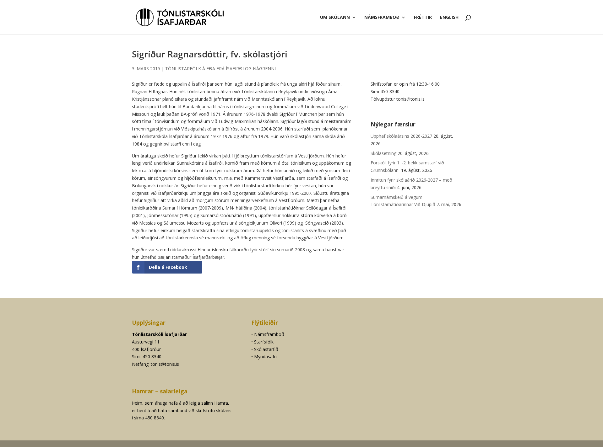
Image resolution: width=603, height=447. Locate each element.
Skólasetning (383, 153)
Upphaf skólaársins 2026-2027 (401, 136)
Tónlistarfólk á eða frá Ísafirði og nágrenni (220, 69)
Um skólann (335, 17)
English (449, 17)
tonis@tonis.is (165, 364)
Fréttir (423, 17)
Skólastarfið (266, 349)
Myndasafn (265, 356)
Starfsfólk (264, 342)
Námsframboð (381, 17)
